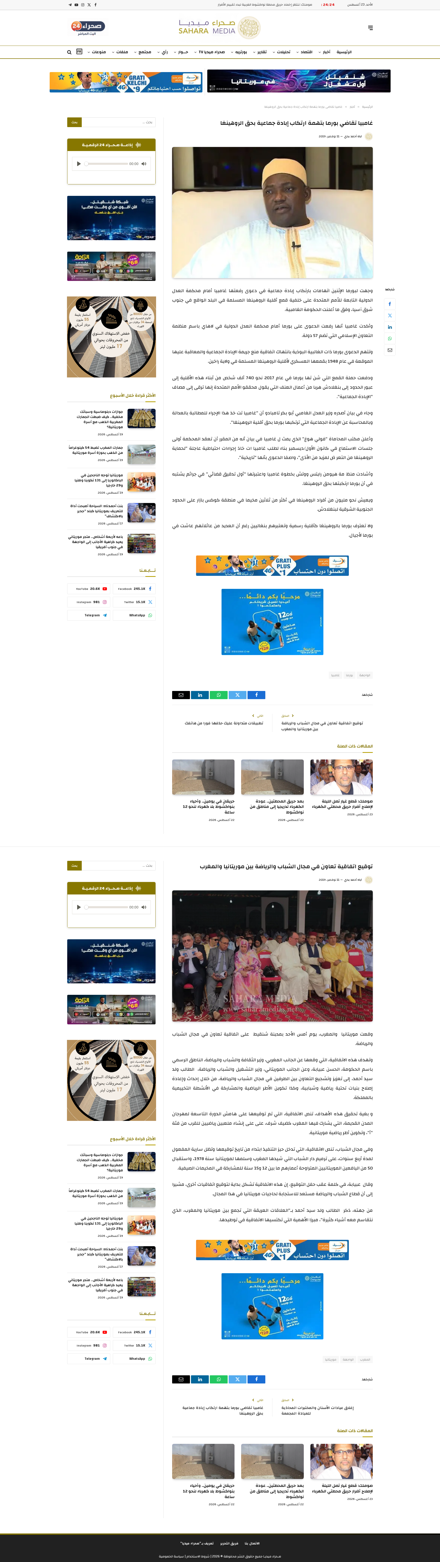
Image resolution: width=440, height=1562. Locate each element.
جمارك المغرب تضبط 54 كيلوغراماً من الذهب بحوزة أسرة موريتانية (96, 450)
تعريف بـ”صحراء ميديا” (197, 1543)
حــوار (183, 52)
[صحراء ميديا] (220, 28)
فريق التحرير (229, 1543)
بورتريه (241, 52)
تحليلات (283, 52)
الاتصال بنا (252, 1543)
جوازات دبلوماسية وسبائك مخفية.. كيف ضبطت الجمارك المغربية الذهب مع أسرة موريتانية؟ (100, 419)
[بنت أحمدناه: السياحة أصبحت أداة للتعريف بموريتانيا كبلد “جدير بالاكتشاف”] (142, 512)
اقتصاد (306, 52)
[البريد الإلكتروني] (390, 350)
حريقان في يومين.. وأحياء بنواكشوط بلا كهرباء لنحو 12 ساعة (209, 807)
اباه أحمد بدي (353, 136)
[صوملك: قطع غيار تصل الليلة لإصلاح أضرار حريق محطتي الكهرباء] (341, 777)
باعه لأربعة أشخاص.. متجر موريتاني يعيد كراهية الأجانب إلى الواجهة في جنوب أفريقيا (95, 542)
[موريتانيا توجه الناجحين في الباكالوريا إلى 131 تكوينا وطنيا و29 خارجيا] (142, 482)
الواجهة (364, 675)
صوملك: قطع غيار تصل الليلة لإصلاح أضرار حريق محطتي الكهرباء (342, 804)
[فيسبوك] (390, 304)
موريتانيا (330, 1359)
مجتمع (145, 52)
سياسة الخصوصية (171, 1556)
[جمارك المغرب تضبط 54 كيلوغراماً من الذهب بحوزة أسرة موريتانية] (142, 454)
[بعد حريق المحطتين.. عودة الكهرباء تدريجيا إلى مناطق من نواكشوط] (272, 777)
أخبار (327, 52)
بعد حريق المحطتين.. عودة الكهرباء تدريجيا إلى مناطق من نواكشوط (277, 807)
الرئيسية (344, 52)
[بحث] (70, 52)
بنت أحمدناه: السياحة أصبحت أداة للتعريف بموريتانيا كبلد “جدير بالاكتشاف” (96, 511)
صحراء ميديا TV (212, 52)
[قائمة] (370, 28)
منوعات (99, 52)
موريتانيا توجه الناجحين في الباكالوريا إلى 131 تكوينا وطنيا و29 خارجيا (99, 480)
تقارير (262, 52)
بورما (349, 675)
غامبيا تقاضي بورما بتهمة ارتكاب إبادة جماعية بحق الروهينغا (222, 1410)
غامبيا (335, 675)
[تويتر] (390, 315)
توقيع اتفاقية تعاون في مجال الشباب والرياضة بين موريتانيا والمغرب (322, 726)
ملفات (122, 52)
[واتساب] (390, 338)
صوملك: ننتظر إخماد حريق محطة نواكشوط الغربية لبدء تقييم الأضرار (265, 5)
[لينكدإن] (390, 327)
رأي (165, 52)
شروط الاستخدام (198, 1556)
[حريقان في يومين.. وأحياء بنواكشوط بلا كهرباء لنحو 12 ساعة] (203, 777)
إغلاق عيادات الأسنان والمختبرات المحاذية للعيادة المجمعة (317, 1410)
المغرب (365, 1359)
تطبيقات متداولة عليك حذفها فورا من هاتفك (224, 723)
